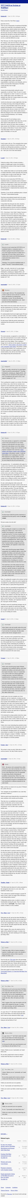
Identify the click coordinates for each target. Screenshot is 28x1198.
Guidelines (15, 1187)
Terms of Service (5, 1190)
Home (2, 1187)
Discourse (9, 1194)
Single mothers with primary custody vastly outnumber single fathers (14, 451)
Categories (8, 1187)
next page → (4, 1134)
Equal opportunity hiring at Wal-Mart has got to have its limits (8, 1175)
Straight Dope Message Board (8, 1)
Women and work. (6, 1162)
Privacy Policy (14, 1190)
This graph (12, 959)
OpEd (17, 20)
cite (22, 1015)
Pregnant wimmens (6, 1168)
